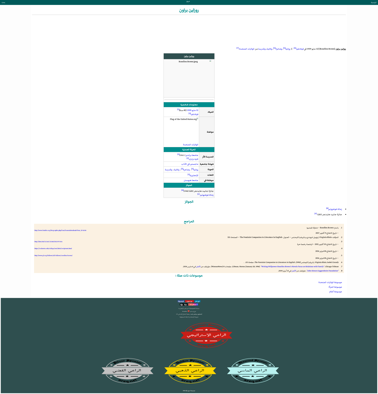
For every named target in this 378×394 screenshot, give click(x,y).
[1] (178, 109)
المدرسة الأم (208, 156)
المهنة (211, 169)
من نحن (186, 308)
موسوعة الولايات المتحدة (330, 282)
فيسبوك (181, 301)
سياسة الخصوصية (194, 308)
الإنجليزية (194, 175)
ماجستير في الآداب (189, 164)
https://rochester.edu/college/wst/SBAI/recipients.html (53, 248)
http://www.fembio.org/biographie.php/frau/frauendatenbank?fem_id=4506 (60, 230)
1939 (189, 110)
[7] (238, 48)
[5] (198, 194)
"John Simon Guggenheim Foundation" (322, 270)
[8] (327, 208)
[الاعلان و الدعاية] (189, 335)
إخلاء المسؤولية (184, 317)
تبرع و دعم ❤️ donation (189, 311)
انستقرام (193, 304)
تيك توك (183, 304)
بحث (3, 2)
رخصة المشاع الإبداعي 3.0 (183, 314)
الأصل (198, 266)
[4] (182, 190)
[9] (316, 213)
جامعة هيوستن (191, 180)
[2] (190, 113)
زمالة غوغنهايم (207, 195)
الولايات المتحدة (246, 49)
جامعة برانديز (192, 155)
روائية (287, 49)
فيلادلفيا (300, 49)
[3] (189, 174)
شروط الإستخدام (193, 317)
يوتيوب (189, 301)
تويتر (197, 301)
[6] (295, 48)
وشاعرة (279, 49)
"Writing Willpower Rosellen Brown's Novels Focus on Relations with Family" (292, 266)
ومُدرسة (262, 49)
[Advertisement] (189, 30)
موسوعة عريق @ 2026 (189, 391)
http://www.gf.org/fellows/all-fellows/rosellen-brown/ (53, 255)
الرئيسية (373, 2)
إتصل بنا (181, 308)
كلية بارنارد (193, 159)
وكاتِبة (269, 49)
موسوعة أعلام (335, 291)
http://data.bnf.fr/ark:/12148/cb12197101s (48, 241)
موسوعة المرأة (335, 287)
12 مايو (195, 110)
